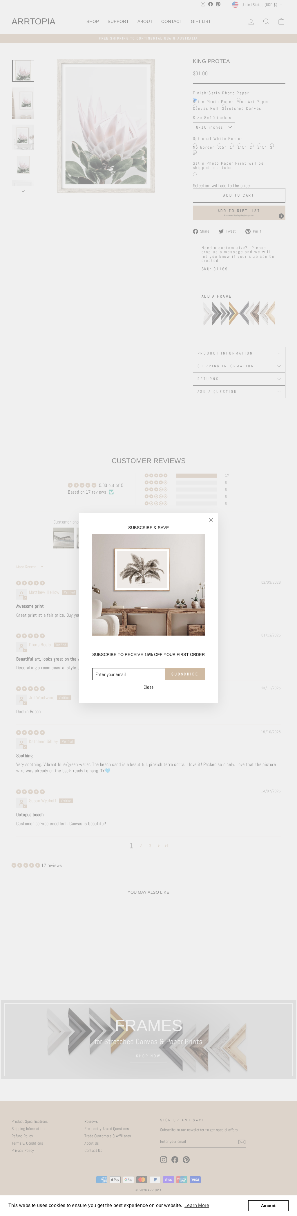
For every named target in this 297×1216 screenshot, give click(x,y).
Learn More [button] (196, 1205)
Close (149, 687)
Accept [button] (268, 1205)
